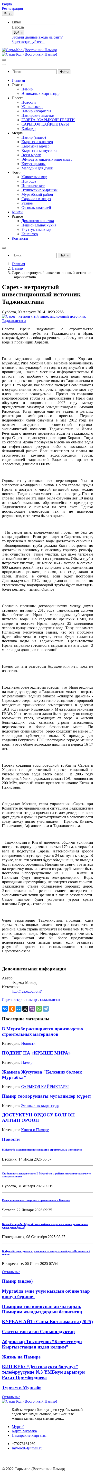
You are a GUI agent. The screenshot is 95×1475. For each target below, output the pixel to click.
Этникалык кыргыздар (40, 1106)
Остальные (11, 1272)
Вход (7, 13)
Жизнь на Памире (21, 1356)
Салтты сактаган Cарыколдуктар (38, 1331)
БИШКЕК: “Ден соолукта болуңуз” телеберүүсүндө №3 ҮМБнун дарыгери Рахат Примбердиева (43, 1372)
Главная (18, 264)
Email (16, 22)
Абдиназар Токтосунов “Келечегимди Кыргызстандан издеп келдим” (42, 1344)
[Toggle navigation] (4, 60)
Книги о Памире (35, 1130)
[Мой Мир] (18, 1009)
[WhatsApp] (39, 1009)
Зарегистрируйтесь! (28, 41)
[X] (25, 1009)
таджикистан (50, 999)
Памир (17, 268)
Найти (64, 72)
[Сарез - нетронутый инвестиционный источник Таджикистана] (47, 321)
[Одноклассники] (12, 1009)
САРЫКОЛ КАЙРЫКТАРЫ (45, 1086)
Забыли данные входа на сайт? (37, 37)
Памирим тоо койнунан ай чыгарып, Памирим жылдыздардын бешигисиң (42, 1309)
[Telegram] (46, 1009)
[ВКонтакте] (5, 1009)
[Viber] (32, 1009)
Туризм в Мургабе (21, 1387)
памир (31, 999)
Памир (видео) (17, 1281)
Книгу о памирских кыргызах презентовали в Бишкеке (36, 1200)
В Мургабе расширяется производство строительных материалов (42, 1031)
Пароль (18, 27)
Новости (28, 1043)
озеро (18, 999)
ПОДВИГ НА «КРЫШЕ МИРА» (36, 1052)
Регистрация (12, 8)
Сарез (6, 999)
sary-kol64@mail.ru (27, 1448)
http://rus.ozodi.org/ (27, 991)
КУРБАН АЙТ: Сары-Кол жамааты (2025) (47, 1321)
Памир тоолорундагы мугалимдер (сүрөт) (46, 1096)
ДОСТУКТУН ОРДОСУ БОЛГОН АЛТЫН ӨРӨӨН (38, 1117)
